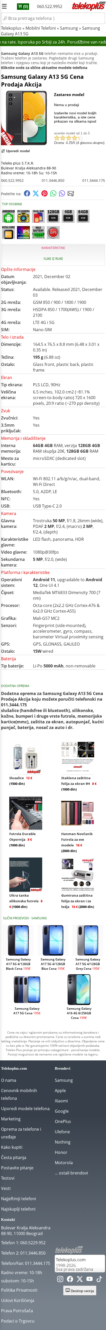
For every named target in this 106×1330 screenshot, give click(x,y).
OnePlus (63, 1121)
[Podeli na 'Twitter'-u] (36, 195)
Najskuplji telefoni (18, 1209)
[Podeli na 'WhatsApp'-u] (53, 195)
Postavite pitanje (17, 1168)
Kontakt (8, 1219)
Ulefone (62, 1132)
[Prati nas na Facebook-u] (70, 1280)
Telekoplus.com (71, 1260)
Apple (60, 1090)
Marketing (11, 1119)
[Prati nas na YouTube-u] (89, 1280)
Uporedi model (18, 151)
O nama (8, 1080)
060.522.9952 (49, 6)
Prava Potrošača (17, 1311)
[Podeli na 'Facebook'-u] (27, 195)
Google (62, 1111)
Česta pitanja (13, 1157)
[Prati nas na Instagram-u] (60, 1280)
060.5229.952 (33, 1243)
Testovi (7, 1178)
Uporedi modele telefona (25, 1108)
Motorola (64, 1162)
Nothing (62, 1142)
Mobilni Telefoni (40, 28)
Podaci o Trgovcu (17, 1321)
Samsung (69, 28)
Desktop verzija (82, 1291)
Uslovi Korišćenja (17, 1300)
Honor (61, 1152)
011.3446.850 (53, 180)
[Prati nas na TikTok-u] (99, 1280)
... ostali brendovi (71, 1173)
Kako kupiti (11, 1147)
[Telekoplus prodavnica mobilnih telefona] (88, 10)
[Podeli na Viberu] (62, 195)
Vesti (6, 1188)
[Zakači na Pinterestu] (44, 195)
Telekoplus (11, 28)
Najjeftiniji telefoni (18, 1199)
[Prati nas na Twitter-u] (80, 1280)
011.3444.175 (93, 180)
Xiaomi (61, 1101)
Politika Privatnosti (19, 1290)
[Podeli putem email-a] (71, 195)
